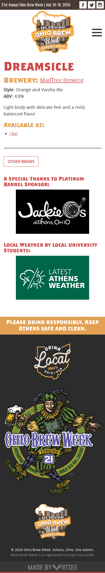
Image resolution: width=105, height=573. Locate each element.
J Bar (14, 133)
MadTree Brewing (62, 79)
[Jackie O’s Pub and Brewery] (52, 212)
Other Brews (21, 161)
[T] (91, 5)
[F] (83, 5)
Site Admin (84, 549)
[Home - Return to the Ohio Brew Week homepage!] (52, 33)
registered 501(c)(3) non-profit (69, 555)
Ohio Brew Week (37, 549)
